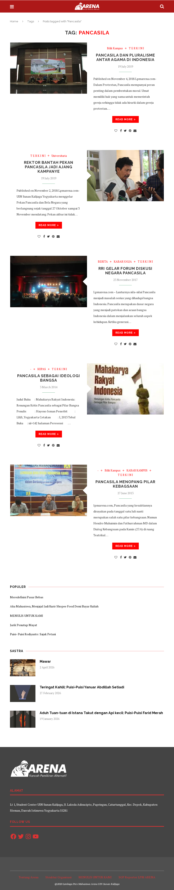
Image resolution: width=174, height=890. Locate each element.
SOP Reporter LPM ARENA (137, 877)
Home (14, 21)
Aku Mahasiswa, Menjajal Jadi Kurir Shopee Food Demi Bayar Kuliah (54, 606)
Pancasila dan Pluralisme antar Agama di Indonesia (125, 57)
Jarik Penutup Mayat (23, 625)
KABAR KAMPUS (136, 470)
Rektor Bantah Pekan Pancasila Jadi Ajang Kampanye (48, 167)
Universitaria (59, 156)
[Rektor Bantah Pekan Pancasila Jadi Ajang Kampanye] (125, 175)
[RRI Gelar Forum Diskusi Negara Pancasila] (48, 281)
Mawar (45, 661)
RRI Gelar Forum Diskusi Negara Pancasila (125, 270)
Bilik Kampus (115, 48)
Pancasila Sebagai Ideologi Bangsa (48, 378)
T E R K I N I (136, 48)
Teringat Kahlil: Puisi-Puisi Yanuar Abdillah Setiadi (82, 687)
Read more (124, 119)
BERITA (103, 261)
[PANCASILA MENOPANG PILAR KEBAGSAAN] (48, 490)
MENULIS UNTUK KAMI (26, 616)
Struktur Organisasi (58, 877)
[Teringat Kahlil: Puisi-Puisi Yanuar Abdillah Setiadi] (22, 693)
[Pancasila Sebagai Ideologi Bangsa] (125, 389)
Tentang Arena (28, 877)
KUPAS (41, 369)
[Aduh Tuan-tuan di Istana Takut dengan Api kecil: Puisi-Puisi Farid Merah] (22, 719)
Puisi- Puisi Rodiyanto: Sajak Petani (33, 634)
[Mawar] (22, 667)
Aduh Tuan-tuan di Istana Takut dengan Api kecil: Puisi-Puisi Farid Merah (101, 713)
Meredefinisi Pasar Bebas (26, 597)
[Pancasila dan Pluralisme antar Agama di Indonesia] (48, 68)
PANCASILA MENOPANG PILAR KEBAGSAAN (125, 484)
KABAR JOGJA (123, 261)
